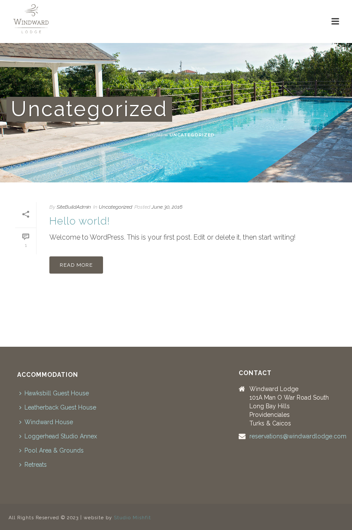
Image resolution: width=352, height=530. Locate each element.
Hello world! (79, 221)
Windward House (48, 422)
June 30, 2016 (167, 207)
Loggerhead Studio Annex (60, 436)
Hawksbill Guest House (56, 393)
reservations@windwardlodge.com (297, 436)
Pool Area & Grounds (54, 450)
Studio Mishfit (132, 518)
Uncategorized (115, 207)
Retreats (35, 464)
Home (156, 134)
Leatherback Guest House (60, 407)
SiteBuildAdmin (74, 207)
